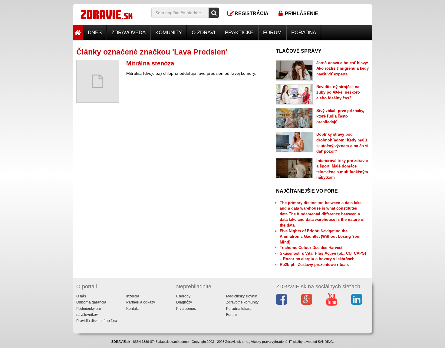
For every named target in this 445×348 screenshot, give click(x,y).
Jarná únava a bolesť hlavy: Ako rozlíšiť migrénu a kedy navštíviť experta (342, 68)
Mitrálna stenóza (150, 63)
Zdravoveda (128, 32)
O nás (81, 296)
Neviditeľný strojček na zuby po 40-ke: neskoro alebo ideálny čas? (338, 92)
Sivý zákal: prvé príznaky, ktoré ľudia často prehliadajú (340, 116)
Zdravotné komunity (242, 302)
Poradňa (303, 32)
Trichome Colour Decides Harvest (311, 247)
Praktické (239, 32)
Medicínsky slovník (241, 296)
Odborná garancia (91, 302)
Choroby (183, 296)
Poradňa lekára (239, 309)
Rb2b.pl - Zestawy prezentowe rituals (314, 264)
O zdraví (203, 32)
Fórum (272, 32)
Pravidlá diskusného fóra (96, 321)
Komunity (168, 32)
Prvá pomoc (186, 309)
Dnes (95, 32)
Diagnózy (184, 302)
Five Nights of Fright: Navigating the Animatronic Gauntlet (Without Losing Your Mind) (320, 236)
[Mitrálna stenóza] (97, 81)
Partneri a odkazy (140, 302)
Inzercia (132, 296)
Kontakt (132, 309)
